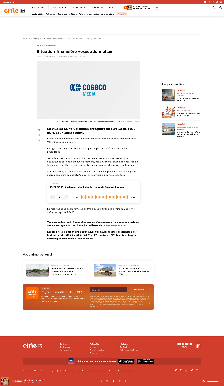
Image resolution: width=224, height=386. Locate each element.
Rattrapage (65, 347)
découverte (121, 14)
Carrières (112, 371)
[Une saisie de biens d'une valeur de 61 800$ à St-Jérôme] (168, 129)
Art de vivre (95, 353)
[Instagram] (209, 2)
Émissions (65, 344)
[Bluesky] (217, 2)
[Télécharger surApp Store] (126, 361)
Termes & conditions (31, 371)
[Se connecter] (220, 7)
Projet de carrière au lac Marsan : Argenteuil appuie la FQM (133, 271)
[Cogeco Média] (184, 347)
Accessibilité (81, 371)
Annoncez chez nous (126, 371)
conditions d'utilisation (136, 304)
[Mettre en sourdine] (203, 381)
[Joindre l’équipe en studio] (157, 8)
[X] (221, 2)
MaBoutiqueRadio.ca (129, 350)
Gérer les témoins (67, 371)
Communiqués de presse (98, 371)
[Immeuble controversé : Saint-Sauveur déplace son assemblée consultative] (37, 270)
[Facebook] (205, 2)
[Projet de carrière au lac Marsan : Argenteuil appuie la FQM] (105, 270)
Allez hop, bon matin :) (143, 8)
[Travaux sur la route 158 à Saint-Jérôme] (168, 112)
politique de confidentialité (111, 304)
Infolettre (124, 344)
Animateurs (65, 350)
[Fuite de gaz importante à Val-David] (168, 95)
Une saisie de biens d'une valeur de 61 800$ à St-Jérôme (188, 134)
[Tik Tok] (213, 2)
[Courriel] (39, 140)
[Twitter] (39, 135)
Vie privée (44, 371)
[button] (101, 381)
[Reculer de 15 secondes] (52, 197)
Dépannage (54, 371)
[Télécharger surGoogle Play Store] (145, 361)
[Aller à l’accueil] (14, 10)
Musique (94, 347)
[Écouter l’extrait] (59, 197)
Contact (123, 347)
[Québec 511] (198, 348)
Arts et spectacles (98, 350)
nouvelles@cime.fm (114, 225)
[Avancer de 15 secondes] (66, 197)
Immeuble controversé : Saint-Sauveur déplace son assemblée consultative (67, 271)
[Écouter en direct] (125, 8)
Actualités (94, 344)
